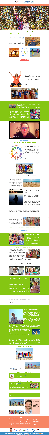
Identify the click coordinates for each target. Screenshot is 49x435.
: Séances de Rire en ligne (24, 417)
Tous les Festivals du (24, 420)
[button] (43, 5)
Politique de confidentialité (29, 434)
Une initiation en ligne (13, 366)
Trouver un (24, 419)
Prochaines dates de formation (24, 230)
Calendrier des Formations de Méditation (24, 140)
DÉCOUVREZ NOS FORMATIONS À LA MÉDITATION (25, 59)
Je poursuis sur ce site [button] (41, 433)
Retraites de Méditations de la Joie (15, 368)
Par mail (34, 418)
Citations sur (25, 423)
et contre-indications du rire (24, 422)
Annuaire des (24, 418)
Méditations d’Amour (15, 367)
